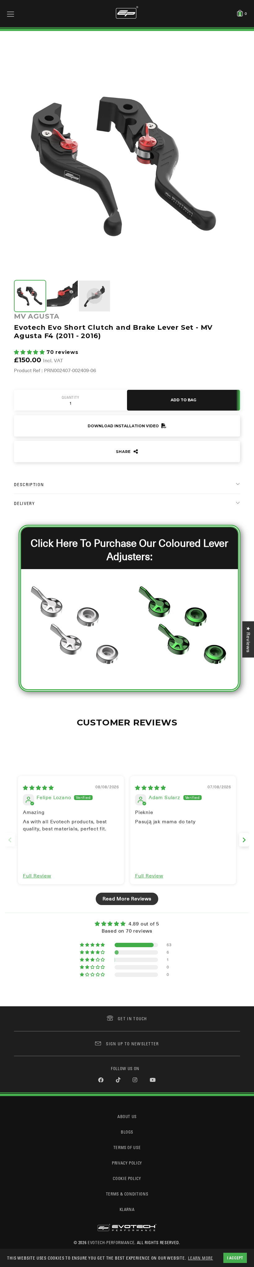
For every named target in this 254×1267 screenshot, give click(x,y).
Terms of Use (127, 1147)
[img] (38, 788)
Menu (10, 13)
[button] (30, 352)
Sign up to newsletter (132, 1043)
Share (124, 451)
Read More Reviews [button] (127, 899)
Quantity (70, 397)
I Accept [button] (235, 1257)
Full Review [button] (37, 876)
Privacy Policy (127, 1162)
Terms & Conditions (127, 1193)
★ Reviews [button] (248, 639)
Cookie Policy (127, 1178)
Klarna (127, 1209)
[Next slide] (244, 840)
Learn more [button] (200, 1257)
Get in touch (132, 1018)
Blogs (127, 1131)
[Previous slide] (10, 840)
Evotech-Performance (111, 1242)
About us (127, 1116)
